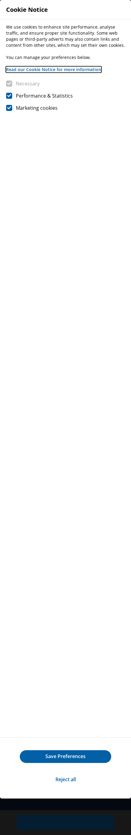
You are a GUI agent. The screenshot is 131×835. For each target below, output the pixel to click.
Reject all (65, 779)
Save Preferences (65, 756)
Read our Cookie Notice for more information (53, 69)
